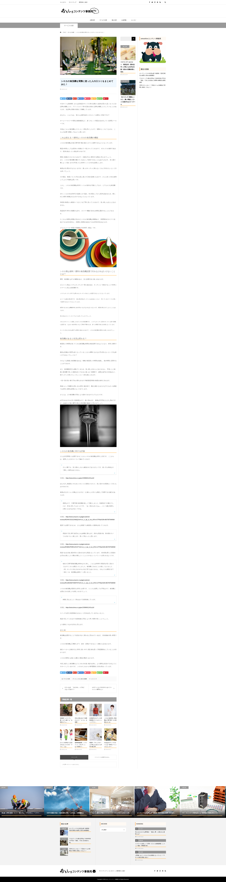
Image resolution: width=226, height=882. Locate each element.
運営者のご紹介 (83, 2)
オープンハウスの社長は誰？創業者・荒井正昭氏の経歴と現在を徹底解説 (152, 74)
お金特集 (123, 20)
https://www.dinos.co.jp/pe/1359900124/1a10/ (80, 478)
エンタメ (133, 20)
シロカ (78, 678)
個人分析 (114, 20)
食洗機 (85, 678)
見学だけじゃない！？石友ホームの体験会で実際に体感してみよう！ (152, 86)
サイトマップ (72, 2)
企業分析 (92, 20)
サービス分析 (103, 20)
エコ (75, 678)
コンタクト (63, 2)
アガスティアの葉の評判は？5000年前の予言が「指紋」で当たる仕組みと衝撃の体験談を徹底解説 (152, 80)
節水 (82, 678)
